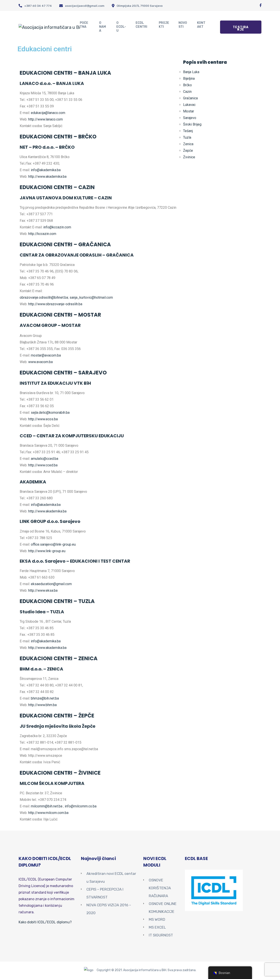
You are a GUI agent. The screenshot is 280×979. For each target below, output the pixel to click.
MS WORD (157, 919)
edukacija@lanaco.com (48, 113)
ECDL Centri (141, 25)
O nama (102, 27)
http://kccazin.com (42, 234)
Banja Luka (191, 72)
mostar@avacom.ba (46, 355)
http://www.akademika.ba (47, 176)
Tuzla (187, 137)
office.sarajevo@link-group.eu (53, 544)
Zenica (188, 144)
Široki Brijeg (192, 124)
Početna (84, 25)
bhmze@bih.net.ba (45, 698)
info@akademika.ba (46, 170)
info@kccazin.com (57, 227)
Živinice (189, 157)
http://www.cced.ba (43, 465)
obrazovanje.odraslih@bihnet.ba (44, 297)
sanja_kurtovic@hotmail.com (91, 297)
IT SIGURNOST (161, 935)
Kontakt (201, 25)
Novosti (182, 25)
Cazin (187, 92)
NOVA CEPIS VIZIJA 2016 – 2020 (108, 909)
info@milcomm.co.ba (80, 806)
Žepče (188, 150)
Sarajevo (189, 118)
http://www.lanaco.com (45, 119)
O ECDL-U (121, 27)
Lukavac (189, 105)
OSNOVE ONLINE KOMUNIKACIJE (163, 907)
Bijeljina (189, 78)
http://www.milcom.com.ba (48, 813)
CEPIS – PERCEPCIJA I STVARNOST (104, 893)
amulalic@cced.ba (44, 459)
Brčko (187, 85)
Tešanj (188, 131)
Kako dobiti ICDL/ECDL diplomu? (45, 922)
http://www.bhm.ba (42, 705)
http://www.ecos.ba (43, 419)
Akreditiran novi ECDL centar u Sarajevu (111, 877)
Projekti (164, 25)
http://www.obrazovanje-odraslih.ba (55, 304)
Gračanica (190, 98)
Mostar (188, 111)
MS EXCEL (157, 927)
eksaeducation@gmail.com (51, 584)
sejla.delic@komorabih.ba (50, 412)
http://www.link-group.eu (46, 551)
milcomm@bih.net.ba (46, 806)
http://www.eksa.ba (43, 590)
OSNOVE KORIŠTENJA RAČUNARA (160, 888)
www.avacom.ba (40, 362)
